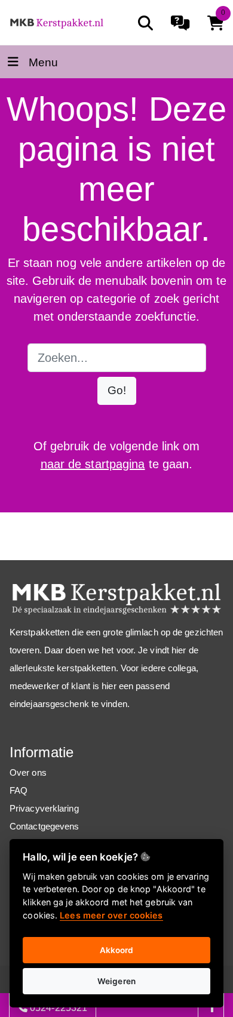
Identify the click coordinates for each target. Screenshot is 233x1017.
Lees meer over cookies (111, 915)
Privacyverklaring (44, 808)
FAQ (18, 790)
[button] (116, 391)
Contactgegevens (44, 826)
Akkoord (117, 950)
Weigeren (116, 981)
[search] (145, 23)
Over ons (28, 772)
